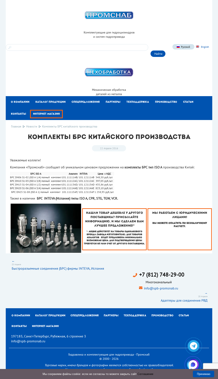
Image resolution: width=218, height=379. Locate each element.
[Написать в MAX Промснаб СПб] (193, 364)
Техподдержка (137, 102)
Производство (166, 102)
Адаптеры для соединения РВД (184, 300)
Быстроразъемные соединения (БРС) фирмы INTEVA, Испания (58, 268)
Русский (185, 46)
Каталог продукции (50, 102)
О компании (20, 102)
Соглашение (145, 374)
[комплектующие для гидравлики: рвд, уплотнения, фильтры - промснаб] (109, 15)
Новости (31, 126)
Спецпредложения (86, 102)
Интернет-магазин (46, 114)
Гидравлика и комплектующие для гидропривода (101, 354)
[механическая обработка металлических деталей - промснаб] (109, 72)
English (204, 46)
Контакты (18, 114)
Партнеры (113, 102)
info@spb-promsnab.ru (161, 288)
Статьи (188, 102)
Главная (16, 126)
